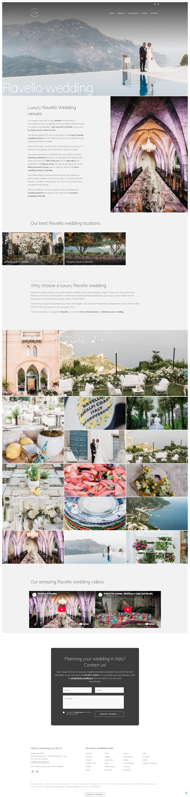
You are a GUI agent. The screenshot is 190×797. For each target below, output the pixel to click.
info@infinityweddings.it (82, 678)
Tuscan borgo (128, 763)
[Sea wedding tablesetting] (33, 480)
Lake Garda (127, 756)
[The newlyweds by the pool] (95, 547)
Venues (144, 13)
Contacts (154, 13)
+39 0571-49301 (91, 675)
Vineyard (145, 756)
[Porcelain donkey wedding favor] (33, 446)
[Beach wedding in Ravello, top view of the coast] (157, 513)
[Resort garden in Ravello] (157, 413)
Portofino (108, 770)
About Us (121, 13)
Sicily (106, 763)
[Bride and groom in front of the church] (95, 446)
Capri (88, 770)
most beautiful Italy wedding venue (59, 307)
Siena (125, 760)
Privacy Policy (79, 712)
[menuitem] (112, 13)
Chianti (88, 760)
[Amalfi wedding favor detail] (95, 413)
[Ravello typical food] (95, 480)
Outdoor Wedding (149, 763)
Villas (144, 753)
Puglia (107, 756)
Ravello (88, 766)
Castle (144, 760)
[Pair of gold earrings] (157, 480)
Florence (89, 756)
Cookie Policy (59, 786)
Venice (126, 753)
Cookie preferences (72, 786)
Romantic (127, 770)
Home (112, 13)
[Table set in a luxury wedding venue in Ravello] (33, 547)
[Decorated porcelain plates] (95, 513)
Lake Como (109, 760)
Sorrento (126, 766)
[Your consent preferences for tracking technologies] (186, 793)
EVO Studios (95, 786)
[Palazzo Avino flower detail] (157, 547)
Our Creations (133, 13)
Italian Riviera (110, 766)
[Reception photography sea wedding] (33, 413)
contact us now (108, 714)
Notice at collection (95, 794)
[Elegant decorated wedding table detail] (33, 513)
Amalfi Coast (91, 763)
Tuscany (89, 753)
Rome (107, 753)
